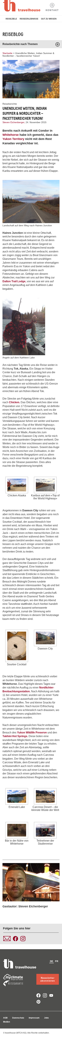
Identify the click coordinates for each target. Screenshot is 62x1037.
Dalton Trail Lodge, (14, 281)
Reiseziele (11, 19)
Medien (6, 1022)
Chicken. (14, 402)
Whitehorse (10, 134)
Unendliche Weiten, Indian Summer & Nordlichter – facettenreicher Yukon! (28, 54)
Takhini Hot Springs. (15, 736)
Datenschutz (18, 1018)
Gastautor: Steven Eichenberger (25, 906)
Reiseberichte (9, 103)
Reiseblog (12, 34)
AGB (5, 1018)
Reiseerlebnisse (29, 19)
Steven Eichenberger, (14, 122)
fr (56, 961)
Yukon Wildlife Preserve (32, 732)
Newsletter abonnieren (47, 979)
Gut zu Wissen (49, 19)
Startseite (7, 53)
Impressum (34, 1018)
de (51, 961)
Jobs (46, 1018)
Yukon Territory (13, 139)
